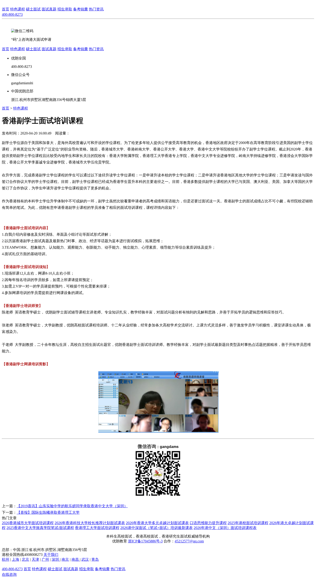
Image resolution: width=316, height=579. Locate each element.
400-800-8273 (12, 14)
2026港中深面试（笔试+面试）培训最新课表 (156, 528)
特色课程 (20, 108)
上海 (15, 559)
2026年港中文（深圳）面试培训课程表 (225, 528)
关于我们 (50, 555)
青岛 (95, 559)
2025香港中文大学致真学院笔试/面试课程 (40, 528)
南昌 (75, 559)
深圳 (56, 559)
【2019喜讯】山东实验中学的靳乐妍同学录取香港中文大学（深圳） (72, 506)
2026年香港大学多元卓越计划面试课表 (157, 523)
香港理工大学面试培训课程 (97, 528)
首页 (5, 9)
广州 (45, 559)
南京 (65, 559)
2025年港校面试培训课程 (248, 523)
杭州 (5, 559)
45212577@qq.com (189, 541)
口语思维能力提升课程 (208, 523)
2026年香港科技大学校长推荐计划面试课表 (90, 523)
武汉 (85, 559)
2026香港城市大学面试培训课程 (28, 523)
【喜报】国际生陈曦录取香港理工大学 (48, 512)
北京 (25, 559)
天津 (35, 559)
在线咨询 (9, 574)
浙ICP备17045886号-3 (145, 541)
